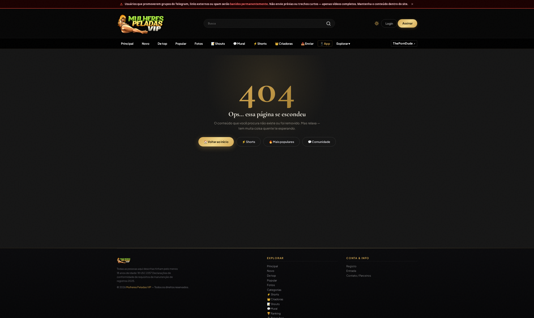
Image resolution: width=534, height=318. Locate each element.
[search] (328, 24)
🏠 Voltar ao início (216, 142)
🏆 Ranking (274, 313)
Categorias (274, 289)
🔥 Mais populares (281, 142)
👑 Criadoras (284, 43)
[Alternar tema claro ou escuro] (376, 23)
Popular (180, 43)
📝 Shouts (218, 43)
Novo (145, 43)
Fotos (199, 43)
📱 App (325, 43)
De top (162, 43)
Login (389, 23)
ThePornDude (403, 43)
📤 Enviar (307, 43)
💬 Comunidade (319, 142)
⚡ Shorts (260, 43)
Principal (127, 43)
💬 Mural (239, 43)
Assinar (407, 23)
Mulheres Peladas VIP (138, 287)
